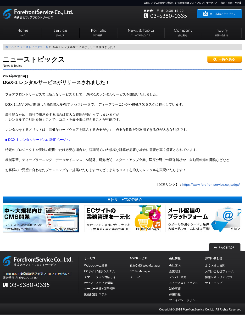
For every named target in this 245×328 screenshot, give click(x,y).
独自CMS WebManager (145, 265)
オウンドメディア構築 (98, 283)
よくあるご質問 (215, 265)
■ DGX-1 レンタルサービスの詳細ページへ (37, 140)
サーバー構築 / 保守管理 (99, 288)
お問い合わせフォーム (219, 271)
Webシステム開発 (95, 265)
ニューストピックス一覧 (33, 47)
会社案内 (175, 265)
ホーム (9, 47)
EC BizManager (140, 271)
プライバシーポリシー (183, 300)
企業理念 (175, 271)
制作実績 (175, 288)
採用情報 (175, 294)
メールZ (135, 277)
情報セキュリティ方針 (219, 277)
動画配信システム (95, 294)
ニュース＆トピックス (183, 283)
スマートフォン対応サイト (101, 277)
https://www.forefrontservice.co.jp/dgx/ (211, 184)
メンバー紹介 (177, 277)
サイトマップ (213, 283)
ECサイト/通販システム (99, 271)
